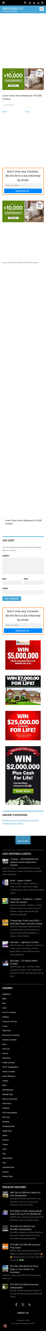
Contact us (23, 1312)
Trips (4, 1163)
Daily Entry (6, 1031)
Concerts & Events (9, 1021)
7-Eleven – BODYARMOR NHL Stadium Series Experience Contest (24, 862)
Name (4, 578)
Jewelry (5, 1081)
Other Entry (6, 1103)
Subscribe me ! (23, 190)
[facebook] (30, 2)
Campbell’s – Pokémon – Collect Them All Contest (26, 900)
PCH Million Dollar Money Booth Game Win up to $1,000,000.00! (26, 1212)
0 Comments (9, 105)
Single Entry (7, 1131)
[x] (34, 2)
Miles (4, 1085)
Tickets (5, 1144)
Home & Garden (8, 1072)
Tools (4, 1149)
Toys (4, 1154)
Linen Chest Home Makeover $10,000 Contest (22, 522)
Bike (4, 1003)
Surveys (5, 1140)
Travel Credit (7, 1158)
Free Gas (6, 1049)
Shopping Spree (8, 1126)
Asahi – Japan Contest (20, 880)
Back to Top (23, 841)
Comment (6, 555)
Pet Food (5, 1117)
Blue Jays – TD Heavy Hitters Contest (24, 962)
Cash (4, 1008)
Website (5, 588)
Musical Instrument (9, 1099)
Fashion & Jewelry (9, 1040)
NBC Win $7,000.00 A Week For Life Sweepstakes (25, 1194)
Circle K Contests (9, 1012)
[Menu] (3, 2)
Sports (4, 1135)
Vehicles (5, 1172)
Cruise (4, 1026)
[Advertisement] (23, 40)
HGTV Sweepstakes (10, 1067)
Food (4, 1044)
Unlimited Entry (8, 1167)
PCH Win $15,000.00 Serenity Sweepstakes (24, 1286)
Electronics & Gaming (10, 1035)
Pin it (27, 111)
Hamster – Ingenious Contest (24, 942)
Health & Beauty (8, 1063)
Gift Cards (6, 1058)
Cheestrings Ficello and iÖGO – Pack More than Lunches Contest (26, 922)
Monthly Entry (7, 1094)
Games (5, 1053)
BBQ (4, 999)
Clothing (5, 1017)
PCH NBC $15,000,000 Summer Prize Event (25, 1246)
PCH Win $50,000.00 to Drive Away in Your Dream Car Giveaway (24, 1269)
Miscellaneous (7, 1090)
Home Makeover (8, 1076)
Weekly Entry (7, 1176)
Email (26, 578)
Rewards (5, 1122)
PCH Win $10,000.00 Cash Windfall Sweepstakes (22, 1228)
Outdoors (6, 1108)
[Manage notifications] (5, 1326)
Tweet (4, 111)
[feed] (38, 2)
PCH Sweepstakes (9, 1113)
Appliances (6, 994)
